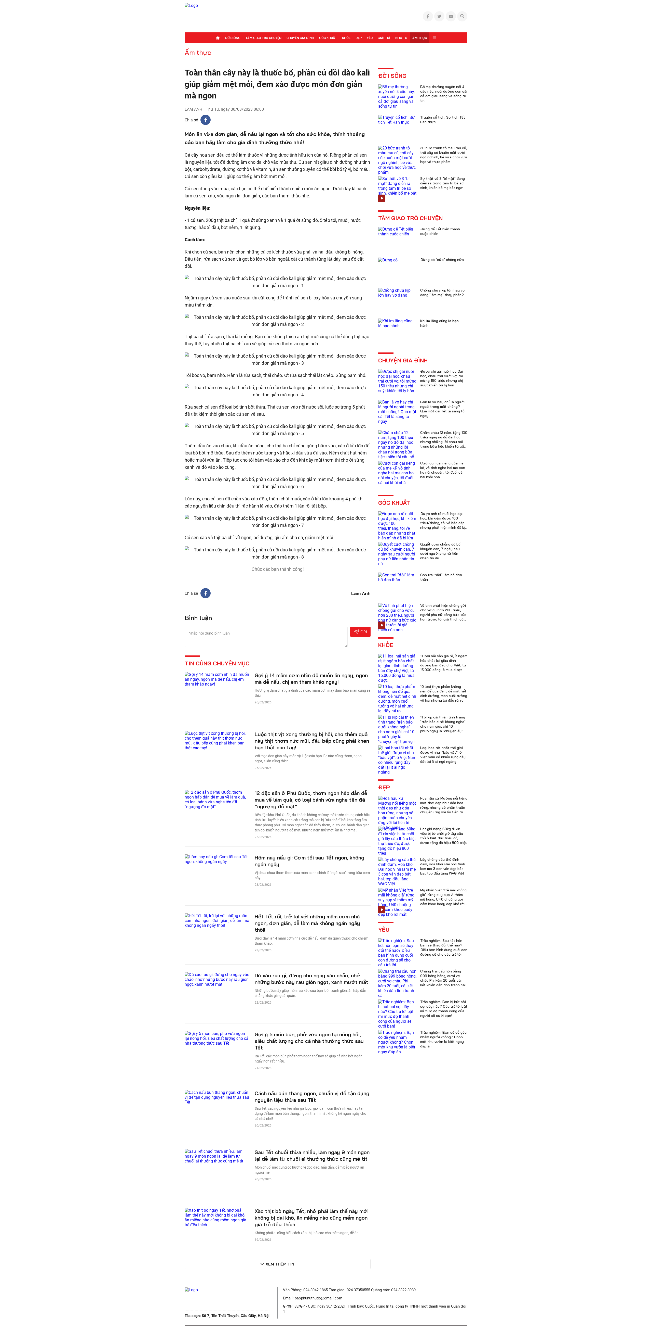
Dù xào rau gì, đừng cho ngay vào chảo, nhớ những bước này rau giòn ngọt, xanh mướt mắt (311, 978)
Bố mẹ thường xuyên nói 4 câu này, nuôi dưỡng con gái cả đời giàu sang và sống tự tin (443, 93)
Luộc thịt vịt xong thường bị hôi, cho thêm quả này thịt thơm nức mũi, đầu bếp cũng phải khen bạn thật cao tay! (312, 741)
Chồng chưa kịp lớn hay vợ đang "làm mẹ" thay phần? (442, 292)
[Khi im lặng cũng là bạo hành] (397, 323)
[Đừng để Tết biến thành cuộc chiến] (397, 231)
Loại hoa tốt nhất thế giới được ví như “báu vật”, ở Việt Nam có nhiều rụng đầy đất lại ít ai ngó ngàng (443, 754)
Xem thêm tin (280, 1264)
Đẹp (359, 38)
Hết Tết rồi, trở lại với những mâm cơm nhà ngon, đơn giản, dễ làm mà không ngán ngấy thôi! (307, 923)
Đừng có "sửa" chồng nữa (442, 259)
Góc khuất (328, 38)
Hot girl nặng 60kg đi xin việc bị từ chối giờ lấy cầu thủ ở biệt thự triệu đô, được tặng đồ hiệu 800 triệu (443, 836)
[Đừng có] (388, 259)
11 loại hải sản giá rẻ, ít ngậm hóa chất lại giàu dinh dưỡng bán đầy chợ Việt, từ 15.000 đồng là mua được (443, 663)
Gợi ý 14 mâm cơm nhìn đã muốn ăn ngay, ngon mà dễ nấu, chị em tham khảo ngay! (311, 678)
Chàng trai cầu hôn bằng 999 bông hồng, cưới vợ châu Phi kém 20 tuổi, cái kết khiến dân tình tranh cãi (443, 978)
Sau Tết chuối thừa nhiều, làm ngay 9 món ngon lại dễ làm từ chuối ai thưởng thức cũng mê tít (312, 1155)
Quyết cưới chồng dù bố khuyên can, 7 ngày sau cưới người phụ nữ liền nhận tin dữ (440, 551)
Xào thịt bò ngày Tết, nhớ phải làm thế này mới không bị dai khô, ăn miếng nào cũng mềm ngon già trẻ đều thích (312, 1217)
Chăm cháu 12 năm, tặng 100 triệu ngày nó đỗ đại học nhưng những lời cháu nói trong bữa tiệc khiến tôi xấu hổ (443, 441)
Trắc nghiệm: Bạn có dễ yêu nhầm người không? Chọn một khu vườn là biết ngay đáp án (443, 1039)
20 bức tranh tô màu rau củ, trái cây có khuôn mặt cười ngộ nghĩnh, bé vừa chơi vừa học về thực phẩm (443, 155)
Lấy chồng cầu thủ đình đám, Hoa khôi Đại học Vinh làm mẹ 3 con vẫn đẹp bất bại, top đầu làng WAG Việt (442, 866)
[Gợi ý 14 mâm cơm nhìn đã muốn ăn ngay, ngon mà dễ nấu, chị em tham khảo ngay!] (217, 679)
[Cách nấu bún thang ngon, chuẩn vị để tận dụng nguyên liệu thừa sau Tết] (217, 1097)
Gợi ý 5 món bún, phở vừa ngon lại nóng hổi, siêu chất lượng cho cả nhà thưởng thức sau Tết (309, 1041)
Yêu (370, 38)
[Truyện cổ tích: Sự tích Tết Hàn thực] (397, 119)
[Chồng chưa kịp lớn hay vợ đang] (397, 292)
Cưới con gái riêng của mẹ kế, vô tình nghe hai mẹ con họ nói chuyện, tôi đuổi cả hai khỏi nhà (442, 470)
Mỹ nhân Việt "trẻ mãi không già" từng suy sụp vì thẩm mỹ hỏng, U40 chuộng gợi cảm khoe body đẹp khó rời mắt (443, 899)
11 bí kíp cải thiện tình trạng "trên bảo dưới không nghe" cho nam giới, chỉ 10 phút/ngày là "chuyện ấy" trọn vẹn (443, 726)
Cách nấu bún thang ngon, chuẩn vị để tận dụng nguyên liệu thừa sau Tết (312, 1096)
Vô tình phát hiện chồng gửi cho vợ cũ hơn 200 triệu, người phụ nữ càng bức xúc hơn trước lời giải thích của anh (443, 614)
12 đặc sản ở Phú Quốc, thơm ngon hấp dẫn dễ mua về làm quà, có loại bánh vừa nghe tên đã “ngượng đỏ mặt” (311, 799)
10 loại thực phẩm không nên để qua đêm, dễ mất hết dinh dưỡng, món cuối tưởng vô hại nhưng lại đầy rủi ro (443, 693)
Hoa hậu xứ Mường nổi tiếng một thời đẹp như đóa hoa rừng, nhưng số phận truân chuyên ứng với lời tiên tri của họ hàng (443, 807)
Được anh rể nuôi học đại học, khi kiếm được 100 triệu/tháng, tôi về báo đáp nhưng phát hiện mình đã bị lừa (442, 522)
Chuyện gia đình (300, 38)
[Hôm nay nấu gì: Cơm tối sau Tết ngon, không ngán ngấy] (217, 858)
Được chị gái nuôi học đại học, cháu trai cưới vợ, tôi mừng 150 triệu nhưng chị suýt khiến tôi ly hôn (441, 378)
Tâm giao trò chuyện (263, 38)
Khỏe (346, 38)
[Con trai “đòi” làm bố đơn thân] (397, 577)
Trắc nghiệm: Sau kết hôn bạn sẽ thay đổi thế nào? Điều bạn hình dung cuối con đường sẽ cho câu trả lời (443, 947)
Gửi (363, 632)
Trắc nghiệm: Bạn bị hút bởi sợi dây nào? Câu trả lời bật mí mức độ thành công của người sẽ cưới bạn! (443, 1008)
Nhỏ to (401, 38)
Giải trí (384, 38)
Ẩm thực (419, 38)
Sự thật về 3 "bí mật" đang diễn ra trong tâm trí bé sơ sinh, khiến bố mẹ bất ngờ (442, 183)
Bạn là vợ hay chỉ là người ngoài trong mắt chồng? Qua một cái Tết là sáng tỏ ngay (442, 409)
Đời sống (232, 38)
